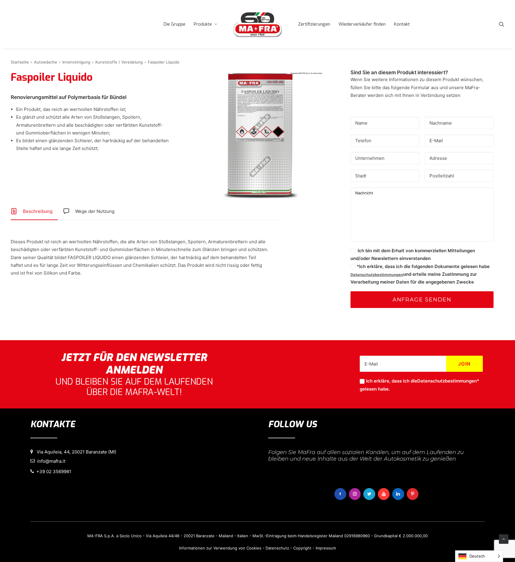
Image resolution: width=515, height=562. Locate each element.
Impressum (326, 548)
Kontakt (402, 24)
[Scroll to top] (503, 538)
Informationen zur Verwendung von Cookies (220, 548)
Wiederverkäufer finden (362, 24)
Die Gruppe (174, 24)
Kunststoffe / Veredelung (119, 62)
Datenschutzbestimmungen (376, 274)
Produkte (203, 24)
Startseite (20, 62)
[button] (501, 24)
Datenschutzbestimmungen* (448, 381)
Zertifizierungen (314, 24)
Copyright (302, 548)
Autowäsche (45, 62)
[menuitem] (174, 24)
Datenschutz (277, 548)
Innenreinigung (76, 62)
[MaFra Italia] (257, 24)
